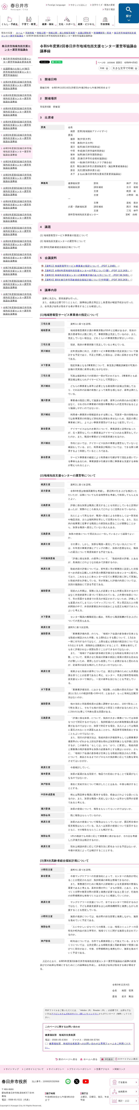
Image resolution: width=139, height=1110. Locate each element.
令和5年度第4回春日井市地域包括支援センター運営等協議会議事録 (17, 178)
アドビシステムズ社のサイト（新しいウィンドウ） (75, 1014)
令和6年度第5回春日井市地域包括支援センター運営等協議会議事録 (17, 257)
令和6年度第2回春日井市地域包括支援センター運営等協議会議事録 (17, 217)
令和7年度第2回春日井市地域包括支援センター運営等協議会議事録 (17, 284)
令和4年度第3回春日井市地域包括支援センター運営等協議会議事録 (17, 111)
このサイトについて (34, 1069)
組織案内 (122, 1091)
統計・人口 (123, 1101)
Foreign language (57, 5)
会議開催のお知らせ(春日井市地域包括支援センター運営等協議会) (17, 72)
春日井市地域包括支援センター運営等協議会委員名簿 (17, 60)
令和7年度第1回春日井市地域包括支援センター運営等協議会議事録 (17, 271)
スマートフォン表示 (128, 1059)
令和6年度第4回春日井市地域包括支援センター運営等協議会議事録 (17, 244)
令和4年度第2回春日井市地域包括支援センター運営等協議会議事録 (17, 98)
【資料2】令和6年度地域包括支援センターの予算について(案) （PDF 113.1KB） (87, 270)
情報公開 (41, 33)
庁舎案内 (122, 1082)
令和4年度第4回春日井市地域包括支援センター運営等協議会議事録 (17, 125)
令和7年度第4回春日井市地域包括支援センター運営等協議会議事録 (17, 310)
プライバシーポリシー (80, 1069)
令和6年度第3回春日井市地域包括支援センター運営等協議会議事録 (17, 231)
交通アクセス (102, 1069)
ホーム (19, 33)
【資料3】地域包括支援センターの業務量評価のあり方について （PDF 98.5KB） (87, 275)
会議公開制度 (84, 33)
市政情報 (29, 33)
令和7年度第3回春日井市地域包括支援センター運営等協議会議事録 (17, 297)
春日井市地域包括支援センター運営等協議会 (16, 48)
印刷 (102, 68)
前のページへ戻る (68, 1059)
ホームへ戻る (90, 1059)
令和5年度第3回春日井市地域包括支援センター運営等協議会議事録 (17, 164)
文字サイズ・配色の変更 (103, 5)
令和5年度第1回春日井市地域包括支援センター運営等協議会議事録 (17, 138)
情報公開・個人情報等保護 (62, 33)
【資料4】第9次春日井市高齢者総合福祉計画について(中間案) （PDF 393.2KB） (87, 280)
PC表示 (109, 1059)
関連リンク (120, 1069)
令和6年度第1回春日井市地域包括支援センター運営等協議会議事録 (17, 204)
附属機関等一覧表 (102, 33)
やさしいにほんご (79, 5)
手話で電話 (110, 9)
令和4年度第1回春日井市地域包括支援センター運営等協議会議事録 (17, 85)
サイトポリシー (56, 1069)
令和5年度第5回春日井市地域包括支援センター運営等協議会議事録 (17, 191)
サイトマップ (12, 1069)
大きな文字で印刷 (123, 68)
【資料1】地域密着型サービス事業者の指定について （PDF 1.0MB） (80, 266)
